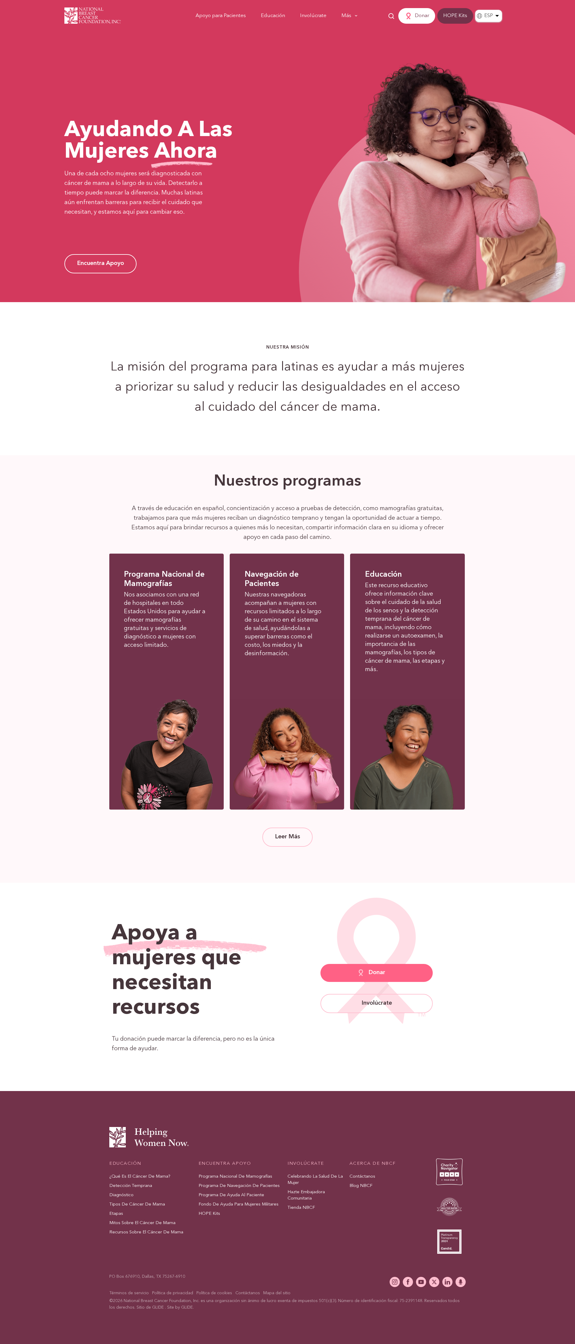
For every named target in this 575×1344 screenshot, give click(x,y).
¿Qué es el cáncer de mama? (139, 1176)
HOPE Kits (455, 15)
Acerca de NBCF (372, 1163)
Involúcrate (313, 15)
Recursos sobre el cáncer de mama (146, 1232)
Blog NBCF (361, 1186)
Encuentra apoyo (100, 263)
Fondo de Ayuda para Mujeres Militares (239, 1204)
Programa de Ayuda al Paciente (231, 1195)
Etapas (116, 1214)
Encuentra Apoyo (225, 1163)
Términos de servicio (129, 1293)
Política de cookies (214, 1293)
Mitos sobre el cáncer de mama (142, 1223)
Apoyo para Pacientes (221, 15)
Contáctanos (362, 1176)
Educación (273, 15)
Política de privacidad (172, 1293)
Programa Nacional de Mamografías (235, 1176)
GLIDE (158, 1307)
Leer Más (287, 837)
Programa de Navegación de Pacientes (239, 1186)
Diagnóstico (121, 1195)
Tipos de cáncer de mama (137, 1204)
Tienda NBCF (301, 1208)
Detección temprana (130, 1186)
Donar (422, 15)
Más (346, 15)
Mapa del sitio (276, 1293)
